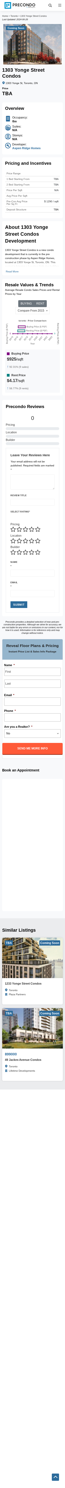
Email (14, 582)
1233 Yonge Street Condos (23, 983)
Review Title (18, 495)
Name (13, 562)
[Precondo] (20, 5)
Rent (40, 303)
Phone (10, 710)
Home (5, 16)
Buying (26, 303)
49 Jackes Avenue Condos (23, 1059)
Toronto (14, 16)
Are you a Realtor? (18, 726)
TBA (56, 184)
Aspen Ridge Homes (26, 148)
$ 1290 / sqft (51, 201)
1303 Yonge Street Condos (33, 16)
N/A (56, 190)
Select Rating (20, 511)
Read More (12, 271)
